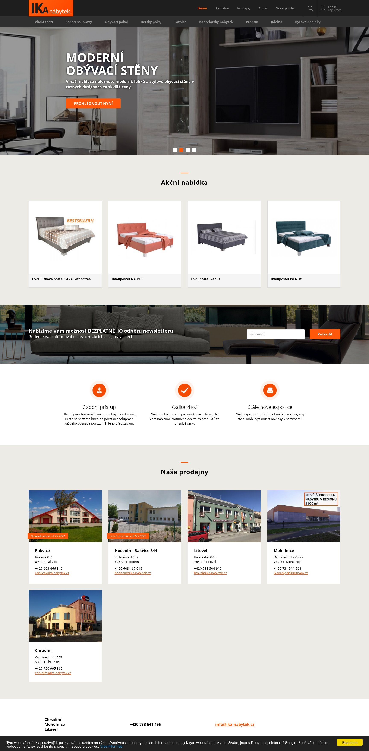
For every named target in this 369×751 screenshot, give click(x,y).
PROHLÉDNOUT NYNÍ (93, 103)
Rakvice (42, 550)
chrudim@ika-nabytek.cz (53, 673)
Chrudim (43, 650)
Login (332, 7)
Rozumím (349, 742)
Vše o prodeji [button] (285, 8)
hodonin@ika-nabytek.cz (133, 573)
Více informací (111, 746)
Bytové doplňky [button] (308, 22)
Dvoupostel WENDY (286, 279)
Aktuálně (222, 8)
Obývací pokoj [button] (116, 22)
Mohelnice (284, 550)
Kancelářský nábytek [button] (216, 22)
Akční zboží (44, 22)
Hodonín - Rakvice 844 (136, 550)
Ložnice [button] (180, 22)
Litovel (200, 550)
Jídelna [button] (276, 22)
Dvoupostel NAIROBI (128, 279)
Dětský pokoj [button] (151, 22)
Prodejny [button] (243, 8)
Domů (202, 8)
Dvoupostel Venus (205, 279)
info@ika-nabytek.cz (234, 724)
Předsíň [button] (252, 22)
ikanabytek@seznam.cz (291, 573)
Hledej (310, 8)
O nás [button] (263, 8)
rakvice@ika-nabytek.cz (52, 573)
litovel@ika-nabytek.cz (210, 573)
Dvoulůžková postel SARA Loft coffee (61, 279)
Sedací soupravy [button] (79, 22)
